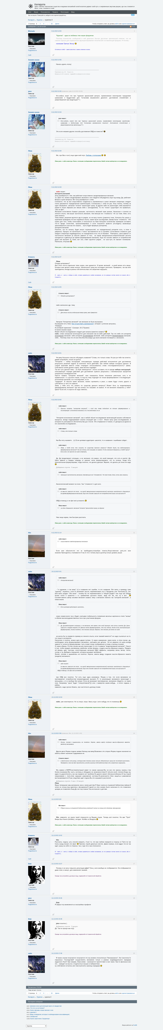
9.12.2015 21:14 (56, 532)
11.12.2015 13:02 (57, 835)
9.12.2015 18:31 (56, 353)
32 (52, 24)
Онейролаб (33, 1016)
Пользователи (45, 12)
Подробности (32, 50)
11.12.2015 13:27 (57, 863)
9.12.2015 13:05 (56, 287)
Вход (72, 12)
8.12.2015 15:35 (56, 91)
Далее (57, 24)
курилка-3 (33, 1012)
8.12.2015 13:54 (56, 31)
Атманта (31, 257)
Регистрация (65, 12)
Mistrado (31, 31)
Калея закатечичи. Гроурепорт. (40, 1018)
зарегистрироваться (128, 24)
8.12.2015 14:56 (56, 60)
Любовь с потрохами (93, 155)
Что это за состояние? (37, 1008)
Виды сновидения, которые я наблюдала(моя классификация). (50, 1014)
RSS (133, 26)
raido (30, 353)
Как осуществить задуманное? (83, 324)
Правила (55, 12)
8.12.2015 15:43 (56, 112)
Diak (29, 864)
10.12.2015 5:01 (56, 571)
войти (117, 24)
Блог (29, 12)
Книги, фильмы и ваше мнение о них (41, 1010)
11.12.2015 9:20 (56, 799)
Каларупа (39, 4)
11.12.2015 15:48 (57, 919)
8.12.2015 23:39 (56, 151)
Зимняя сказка (33, 60)
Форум (36, 12)
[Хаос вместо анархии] (30, 6)
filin (29, 533)
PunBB (135, 1025)
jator (30, 91)
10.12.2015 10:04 (57, 697)
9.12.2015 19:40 (56, 399)
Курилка (39, 20)
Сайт (29, 55)
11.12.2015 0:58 (56, 733)
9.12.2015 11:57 (56, 257)
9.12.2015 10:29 (56, 187)
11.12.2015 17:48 (57, 953)
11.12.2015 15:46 (57, 898)
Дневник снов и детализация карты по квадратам (45, 1006)
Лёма (30, 151)
